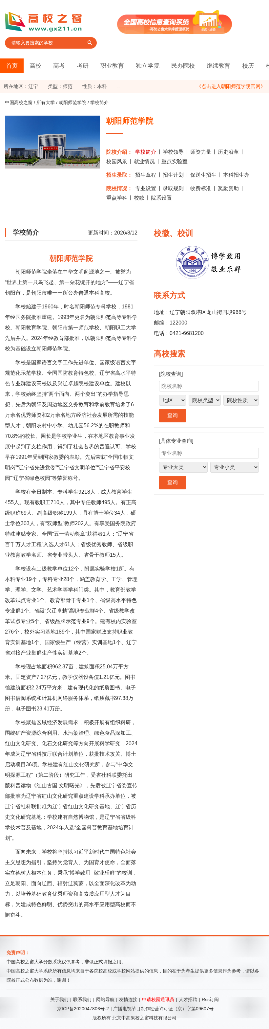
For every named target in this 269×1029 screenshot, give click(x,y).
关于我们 (59, 999)
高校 (35, 65)
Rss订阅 (210, 999)
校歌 (139, 198)
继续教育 (218, 65)
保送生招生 (203, 175)
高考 (59, 65)
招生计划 (173, 175)
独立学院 (147, 65)
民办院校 (183, 65)
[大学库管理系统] (174, 32)
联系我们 (82, 999)
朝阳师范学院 (72, 102)
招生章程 (145, 175)
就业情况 (144, 161)
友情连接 (128, 999)
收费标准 (200, 188)
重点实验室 (174, 161)
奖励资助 (228, 188)
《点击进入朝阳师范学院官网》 (231, 86)
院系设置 (161, 198)
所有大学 (45, 102)
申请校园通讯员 (158, 999)
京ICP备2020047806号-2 (83, 1008)
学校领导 (173, 152)
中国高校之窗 (18, 102)
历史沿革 (228, 152)
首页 (12, 65)
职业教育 (112, 65)
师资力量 (200, 152)
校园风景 (116, 161)
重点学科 (116, 198)
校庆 (248, 65)
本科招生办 (236, 175)
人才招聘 (188, 999)
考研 (83, 65)
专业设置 (145, 188)
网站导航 (105, 999)
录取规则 (173, 188)
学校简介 (145, 152)
